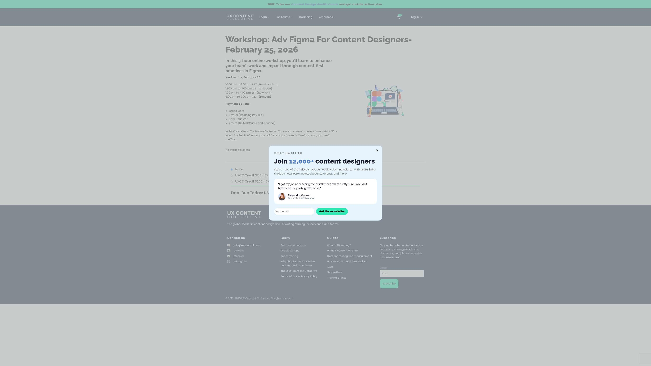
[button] (377, 150)
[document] (325, 183)
